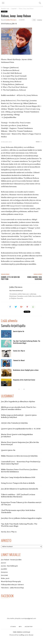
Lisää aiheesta (9, 321)
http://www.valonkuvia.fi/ (16, 290)
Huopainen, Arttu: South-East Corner (24, 380)
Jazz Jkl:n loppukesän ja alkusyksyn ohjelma (18, 401)
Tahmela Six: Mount (19, 360)
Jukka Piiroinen (11, 20)
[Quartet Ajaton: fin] (6, 334)
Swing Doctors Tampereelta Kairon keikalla (18, 483)
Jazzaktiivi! (28, 626)
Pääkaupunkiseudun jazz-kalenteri (12, 584)
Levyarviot (4, 11)
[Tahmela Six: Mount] (6, 363)
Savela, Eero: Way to (19, 351)
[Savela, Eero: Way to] (6, 353)
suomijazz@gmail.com (28, 618)
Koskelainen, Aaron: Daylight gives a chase (26, 370)
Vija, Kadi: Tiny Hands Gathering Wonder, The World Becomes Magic (26, 342)
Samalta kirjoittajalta (13, 326)
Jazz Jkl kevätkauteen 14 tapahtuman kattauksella (19, 489)
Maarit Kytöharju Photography (11, 581)
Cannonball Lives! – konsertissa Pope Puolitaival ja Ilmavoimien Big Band (20, 463)
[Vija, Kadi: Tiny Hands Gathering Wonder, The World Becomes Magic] (6, 343)
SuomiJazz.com (5, 8)
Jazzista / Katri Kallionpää (9, 566)
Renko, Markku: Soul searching (34, 278)
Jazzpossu (4, 572)
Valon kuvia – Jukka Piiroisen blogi (12, 587)
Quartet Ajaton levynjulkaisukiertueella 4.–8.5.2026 (20, 429)
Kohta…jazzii (5, 578)
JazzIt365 (4, 569)
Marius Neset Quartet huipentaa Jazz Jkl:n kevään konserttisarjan (20, 443)
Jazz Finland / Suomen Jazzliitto (11, 559)
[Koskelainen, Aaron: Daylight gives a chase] (6, 372)
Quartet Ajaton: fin (18, 331)
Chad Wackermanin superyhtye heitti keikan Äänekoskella (18, 511)
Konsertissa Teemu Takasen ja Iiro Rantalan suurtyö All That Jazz (21, 503)
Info (20, 626)
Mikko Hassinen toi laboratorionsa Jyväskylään (19, 456)
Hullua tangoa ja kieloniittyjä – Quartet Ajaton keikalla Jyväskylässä (19, 416)
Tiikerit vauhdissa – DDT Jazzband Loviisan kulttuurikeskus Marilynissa (18, 496)
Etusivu (13, 626)
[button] (40, 3)
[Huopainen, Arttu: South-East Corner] (6, 382)
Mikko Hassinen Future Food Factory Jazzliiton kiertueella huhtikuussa (19, 471)
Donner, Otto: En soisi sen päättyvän (10, 278)
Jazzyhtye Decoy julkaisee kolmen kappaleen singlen (21, 518)
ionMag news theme (26, 635)
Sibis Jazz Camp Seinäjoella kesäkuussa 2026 (18, 477)
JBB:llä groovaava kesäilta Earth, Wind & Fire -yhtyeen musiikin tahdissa (19, 408)
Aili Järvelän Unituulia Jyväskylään (14, 423)
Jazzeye (3, 563)
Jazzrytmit (4, 575)
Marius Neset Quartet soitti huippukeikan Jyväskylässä (17, 435)
